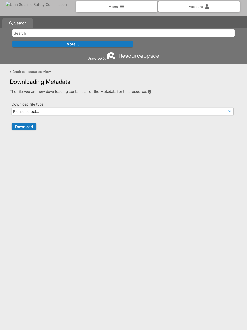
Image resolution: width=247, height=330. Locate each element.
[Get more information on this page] (149, 91)
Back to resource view (31, 71)
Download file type (28, 104)
